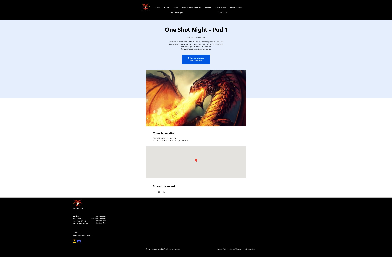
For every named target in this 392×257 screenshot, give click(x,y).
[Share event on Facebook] (154, 192)
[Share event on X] (159, 192)
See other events (196, 60)
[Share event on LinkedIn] (164, 192)
